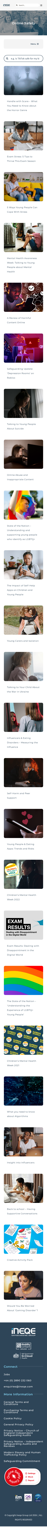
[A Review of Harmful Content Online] (23, 297)
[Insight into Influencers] (23, 1141)
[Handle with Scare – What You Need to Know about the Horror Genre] (23, 80)
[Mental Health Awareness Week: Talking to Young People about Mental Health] (23, 237)
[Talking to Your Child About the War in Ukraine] (23, 666)
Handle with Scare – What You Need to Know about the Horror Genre (22, 105)
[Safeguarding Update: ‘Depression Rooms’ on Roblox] (23, 348)
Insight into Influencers (20, 1162)
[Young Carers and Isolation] (23, 620)
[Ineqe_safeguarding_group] (6, 5)
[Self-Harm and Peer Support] (23, 772)
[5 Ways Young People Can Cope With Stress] (23, 186)
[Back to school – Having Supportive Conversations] (23, 1188)
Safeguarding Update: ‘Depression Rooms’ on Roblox (20, 373)
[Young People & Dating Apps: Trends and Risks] (23, 823)
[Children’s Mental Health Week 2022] (23, 874)
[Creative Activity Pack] (23, 1239)
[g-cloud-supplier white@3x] (23, 1353)
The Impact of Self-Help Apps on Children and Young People (21, 590)
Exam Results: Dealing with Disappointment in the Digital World (23, 950)
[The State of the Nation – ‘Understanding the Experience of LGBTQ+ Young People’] (23, 980)
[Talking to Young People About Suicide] (23, 403)
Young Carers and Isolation (23, 641)
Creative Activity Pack (20, 1260)
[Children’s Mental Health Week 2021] (23, 1040)
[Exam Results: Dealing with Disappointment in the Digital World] (23, 925)
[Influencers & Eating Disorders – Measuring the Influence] (23, 717)
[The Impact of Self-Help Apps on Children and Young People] (23, 564)
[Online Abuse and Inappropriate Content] (23, 454)
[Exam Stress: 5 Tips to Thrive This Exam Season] (23, 135)
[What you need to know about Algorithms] (23, 1091)
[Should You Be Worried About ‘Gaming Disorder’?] (23, 1285)
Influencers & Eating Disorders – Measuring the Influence (22, 742)
